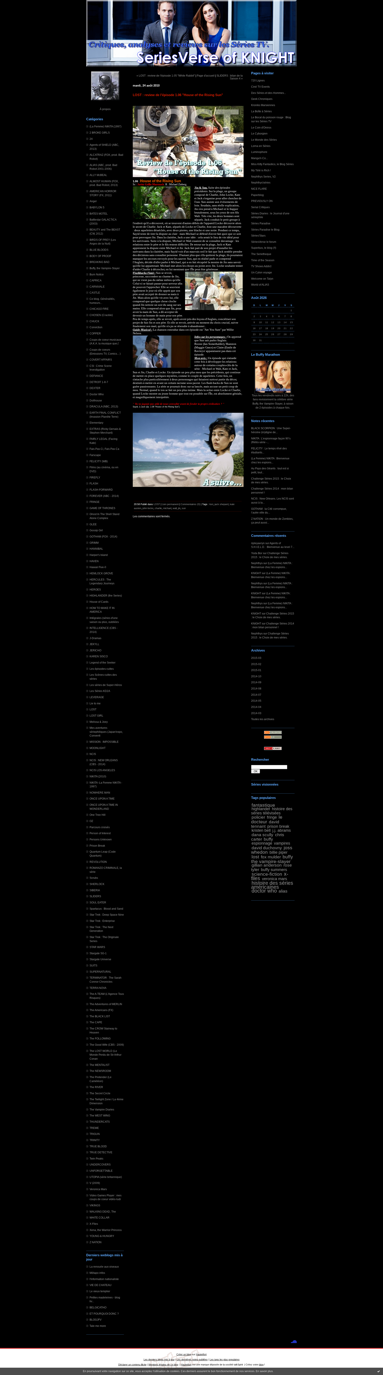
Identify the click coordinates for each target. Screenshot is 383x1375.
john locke (148, 508)
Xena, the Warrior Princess (106, 1230)
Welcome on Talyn (262, 278)
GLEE (93, 524)
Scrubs (94, 877)
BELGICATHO (98, 1307)
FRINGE (95, 501)
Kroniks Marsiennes (263, 105)
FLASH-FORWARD (101, 489)
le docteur (266, 819)
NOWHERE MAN (100, 792)
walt (175, 508)
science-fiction (267, 874)
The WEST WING (100, 1115)
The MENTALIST (99, 1064)
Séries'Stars (258, 235)
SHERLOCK (97, 884)
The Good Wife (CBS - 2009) (107, 1044)
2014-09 (256, 682)
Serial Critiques (260, 207)
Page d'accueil (206, 75)
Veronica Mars (98, 1189)
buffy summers (274, 869)
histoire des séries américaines (272, 885)
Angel (93, 201)
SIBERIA (95, 890)
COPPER (95, 333)
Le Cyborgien (259, 133)
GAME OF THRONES (102, 508)
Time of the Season (262, 260)
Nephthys (257, 563)
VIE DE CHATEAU (100, 1285)
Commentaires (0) (190, 504)
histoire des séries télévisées (271, 811)
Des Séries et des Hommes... (268, 92)
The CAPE (96, 1022)
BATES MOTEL (99, 213)
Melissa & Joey (99, 721)
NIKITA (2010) (98, 776)
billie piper (278, 852)
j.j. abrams (281, 830)
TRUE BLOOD (98, 1146)
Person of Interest (100, 833)
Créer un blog (183, 1354)
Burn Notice (97, 274)
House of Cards (99, 601)
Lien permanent (170, 504)
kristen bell (261, 830)
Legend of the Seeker (102, 662)
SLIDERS (95, 896)
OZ (91, 821)
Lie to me (95, 703)
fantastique (263, 805)
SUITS (93, 965)
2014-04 (256, 706)
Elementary (96, 422)
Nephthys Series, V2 (263, 176)
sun (184, 508)
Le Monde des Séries (264, 139)
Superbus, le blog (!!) (263, 247)
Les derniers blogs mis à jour (159, 1359)
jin (179, 508)
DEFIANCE (96, 375)
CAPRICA (96, 280)
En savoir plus (264, 1371)
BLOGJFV (96, 1319)
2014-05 (256, 700)
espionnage (262, 843)
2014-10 (256, 676)
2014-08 (256, 688)
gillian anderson (267, 865)
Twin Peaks (96, 1158)
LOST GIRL (96, 715)
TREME (94, 1127)
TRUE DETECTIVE (101, 1152)
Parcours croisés (100, 827)
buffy (268, 839)
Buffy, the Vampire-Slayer (105, 268)
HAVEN (94, 561)
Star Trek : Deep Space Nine (107, 914)
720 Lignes (258, 80)
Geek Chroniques (261, 98)
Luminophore (259, 151)
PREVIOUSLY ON (262, 201)
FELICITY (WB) (99, 461)
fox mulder (271, 856)
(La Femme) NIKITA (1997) (105, 126)
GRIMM (94, 542)
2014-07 (256, 694)
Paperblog (257, 195)
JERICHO (95, 650)
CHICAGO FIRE (99, 308)
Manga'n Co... (259, 158)
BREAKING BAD (99, 262)
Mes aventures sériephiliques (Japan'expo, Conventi (106, 731)
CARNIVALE (97, 286)
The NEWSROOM (100, 1070)
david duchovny (267, 847)
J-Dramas (95, 638)
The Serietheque (261, 254)
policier (258, 817)
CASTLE (95, 292)
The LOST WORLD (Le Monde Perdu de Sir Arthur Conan (105, 1054)
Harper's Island (99, 554)
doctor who (264, 891)
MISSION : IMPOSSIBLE (104, 741)
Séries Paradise (260, 223)
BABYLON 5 (97, 207)
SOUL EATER (98, 902)
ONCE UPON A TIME (102, 798)
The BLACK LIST (100, 1016)
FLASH (94, 483)
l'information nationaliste (104, 1279)
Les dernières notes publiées (192, 1359)
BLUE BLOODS (99, 249)
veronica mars (274, 879)
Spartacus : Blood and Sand (106, 908)
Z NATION (96, 1242)
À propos (105, 109)
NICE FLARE (259, 188)
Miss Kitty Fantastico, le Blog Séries (272, 164)
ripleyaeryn (258, 543)
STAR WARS (97, 947)
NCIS (93, 754)
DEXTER (95, 388)
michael (167, 508)
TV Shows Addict (261, 266)
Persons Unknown (101, 839)
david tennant (265, 824)
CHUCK (94, 321)
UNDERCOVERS (100, 1164)
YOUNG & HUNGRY (102, 1236)
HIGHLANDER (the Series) (106, 595)
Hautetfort (201, 1354)
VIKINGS (95, 1205)
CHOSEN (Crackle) (101, 315)
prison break (278, 826)
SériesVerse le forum (263, 241)
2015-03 (256, 657)
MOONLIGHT (98, 748)
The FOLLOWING (100, 1038)
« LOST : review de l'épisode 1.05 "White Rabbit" (166, 75)
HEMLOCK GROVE (101, 573)
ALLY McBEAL (98, 175)
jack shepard (222, 504)
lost (255, 856)
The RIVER (96, 1087)
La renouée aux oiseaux (104, 1266)
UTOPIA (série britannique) (106, 1176)
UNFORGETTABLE (101, 1170)
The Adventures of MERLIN (106, 1004)
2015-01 (256, 670)
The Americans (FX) (101, 1010)
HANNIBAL (96, 548)
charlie (158, 508)
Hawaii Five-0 (98, 567)
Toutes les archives (262, 719)
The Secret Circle (100, 1093)
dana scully (262, 834)
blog (261, 1364)
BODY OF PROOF (100, 256)
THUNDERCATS (100, 1121)
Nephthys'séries (260, 182)
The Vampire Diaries (102, 1109)
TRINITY (95, 1140)
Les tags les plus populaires (225, 1359)
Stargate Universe (100, 959)
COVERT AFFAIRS (101, 359)
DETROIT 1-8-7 (99, 382)
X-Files (94, 1223)
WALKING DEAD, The (103, 1211)
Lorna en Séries (260, 145)
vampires (282, 843)
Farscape (95, 455)
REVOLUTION (98, 861)
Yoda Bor (256, 553)
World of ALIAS (260, 284)
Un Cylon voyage (261, 272)
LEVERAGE (97, 697)
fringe (272, 817)
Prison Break (97, 845)
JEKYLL (94, 644)
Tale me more (98, 1325)
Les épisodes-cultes (102, 668)
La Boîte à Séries (261, 111)
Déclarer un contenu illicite (132, 1364)
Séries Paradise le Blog (265, 229)
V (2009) (95, 1182)
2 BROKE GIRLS (100, 132)
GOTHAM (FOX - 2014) (103, 536)
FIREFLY (95, 477)
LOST (93, 709)
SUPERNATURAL (100, 971)
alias (283, 891)
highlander (261, 809)
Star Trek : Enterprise (102, 920)
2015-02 (256, 664)
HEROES (95, 589)
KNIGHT (256, 573)
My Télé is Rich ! (261, 170)
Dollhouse (96, 400)
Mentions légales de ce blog (163, 1364)
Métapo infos (97, 1272)
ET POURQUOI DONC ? (104, 1313)
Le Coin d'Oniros (261, 127)
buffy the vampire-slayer (272, 859)
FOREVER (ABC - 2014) (104, 495)
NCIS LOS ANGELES (102, 770)
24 (91, 138)
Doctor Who (97, 394)
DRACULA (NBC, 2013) (104, 406)
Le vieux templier (100, 1291)
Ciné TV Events (260, 86)
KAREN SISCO (99, 656)
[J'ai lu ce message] (378, 1371)
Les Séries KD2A (100, 690)
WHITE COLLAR (99, 1217)
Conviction (96, 327)
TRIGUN (95, 1133)
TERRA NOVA (98, 987)
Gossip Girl (96, 530)
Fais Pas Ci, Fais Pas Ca (104, 448)
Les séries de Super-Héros (106, 685)
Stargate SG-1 (98, 953)
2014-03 (256, 713)
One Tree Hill (98, 814)
